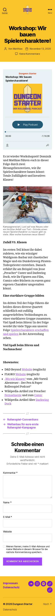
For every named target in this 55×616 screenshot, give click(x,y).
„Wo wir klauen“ (15, 379)
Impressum (10, 583)
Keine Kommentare (29, 53)
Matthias (17, 48)
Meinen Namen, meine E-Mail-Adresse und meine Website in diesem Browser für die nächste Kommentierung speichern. (28, 549)
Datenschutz (11, 587)
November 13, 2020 (40, 48)
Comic (38, 395)
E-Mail (7, 517)
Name (7, 502)
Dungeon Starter (23, 604)
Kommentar (10, 473)
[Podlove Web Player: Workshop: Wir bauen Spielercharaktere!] (27, 109)
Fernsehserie (13, 395)
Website (27, 369)
